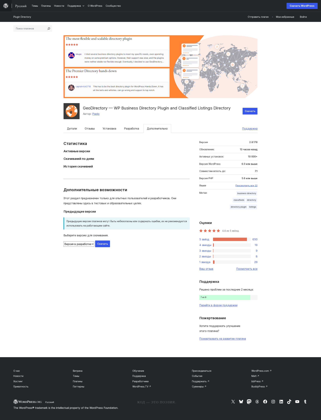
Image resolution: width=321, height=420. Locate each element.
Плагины (77, 381)
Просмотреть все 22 (246, 185)
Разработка (131, 128)
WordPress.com (261, 370)
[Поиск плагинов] (48, 28)
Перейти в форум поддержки (218, 305)
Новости (18, 376)
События (197, 376)
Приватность (20, 386)
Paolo (95, 113)
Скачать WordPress (302, 5)
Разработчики (140, 381)
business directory (246, 193)
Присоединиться (201, 370)
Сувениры (199, 386)
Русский (49, 402)
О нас (16, 370)
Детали (72, 128)
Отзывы (90, 128)
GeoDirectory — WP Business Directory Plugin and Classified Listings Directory (157, 108)
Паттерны (78, 386)
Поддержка (249, 128)
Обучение (138, 370)
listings (252, 207)
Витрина (77, 370)
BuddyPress (259, 386)
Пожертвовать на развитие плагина (222, 338)
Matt (255, 376)
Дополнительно (157, 128)
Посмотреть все (246, 268)
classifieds (239, 200)
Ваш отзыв (206, 268)
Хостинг (18, 381)
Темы (76, 376)
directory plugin (238, 207)
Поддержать (200, 381)
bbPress (257, 381)
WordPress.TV (141, 386)
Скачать (250, 111)
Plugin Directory (22, 16)
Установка (109, 128)
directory (251, 200)
